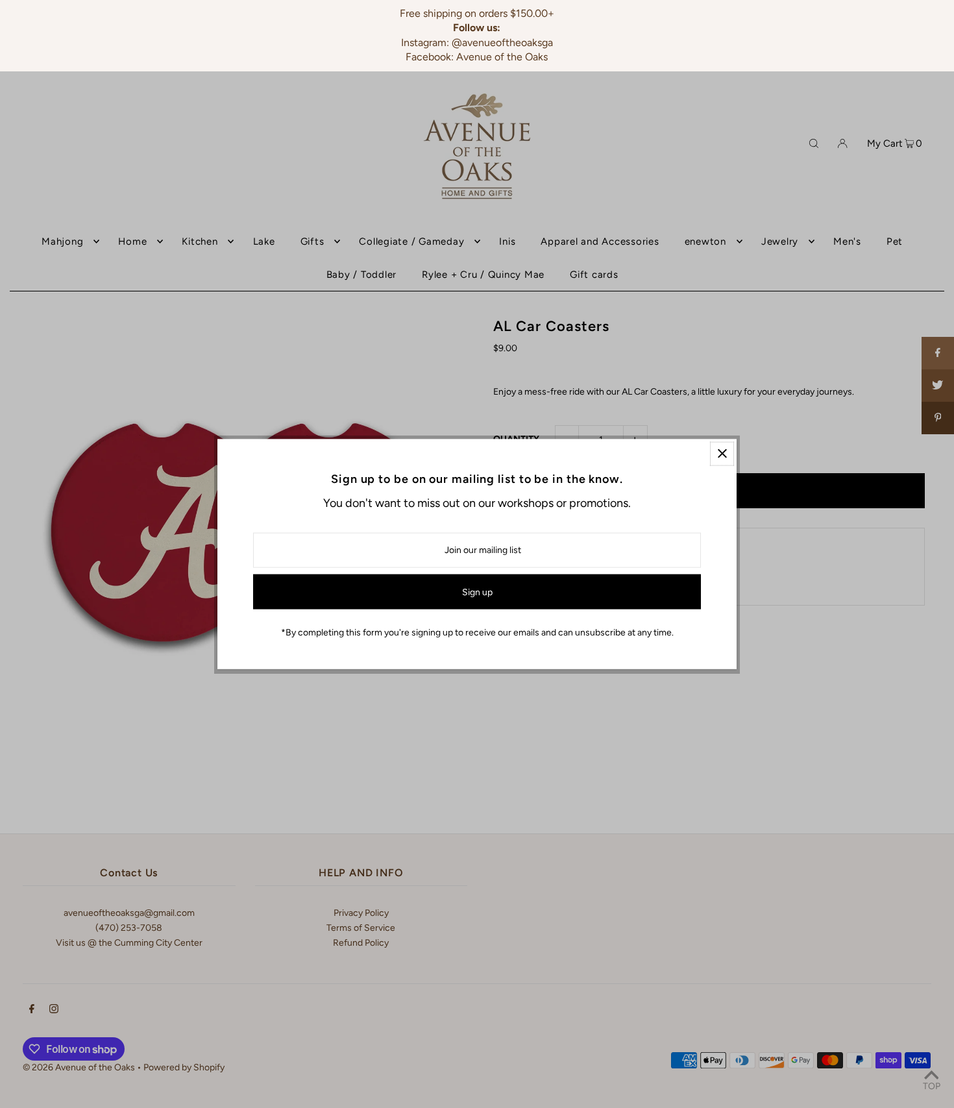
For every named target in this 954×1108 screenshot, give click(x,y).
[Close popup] (722, 453)
